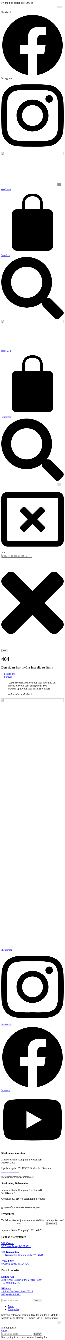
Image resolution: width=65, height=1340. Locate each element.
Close (4, 1330)
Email (11, 1223)
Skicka (52, 1223)
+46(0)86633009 (10, 1201)
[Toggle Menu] (59, 7)
